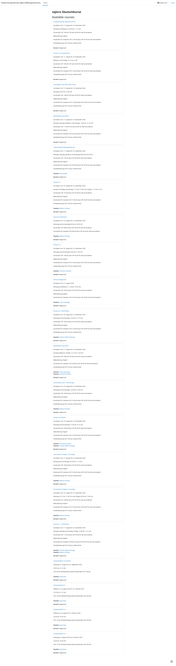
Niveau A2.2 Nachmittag (61, 311)
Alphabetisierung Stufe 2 (61, 346)
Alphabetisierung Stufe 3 (61, 116)
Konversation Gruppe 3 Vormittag (64, 454)
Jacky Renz (63, 576)
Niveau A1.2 (57, 182)
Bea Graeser (63, 173)
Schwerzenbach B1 (59, 585)
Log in (173, 3)
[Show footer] (171, 661)
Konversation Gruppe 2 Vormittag (64, 489)
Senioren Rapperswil (59, 279)
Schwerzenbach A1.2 (59, 609)
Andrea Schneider (65, 374)
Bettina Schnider (65, 208)
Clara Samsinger (65, 302)
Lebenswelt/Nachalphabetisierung (64, 147)
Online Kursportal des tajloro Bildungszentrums (21, 3)
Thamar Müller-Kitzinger (67, 337)
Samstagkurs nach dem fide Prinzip (64, 84)
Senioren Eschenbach (60, 217)
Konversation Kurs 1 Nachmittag (63, 382)
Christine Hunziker (65, 271)
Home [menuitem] (45, 3)
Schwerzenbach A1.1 (59, 634)
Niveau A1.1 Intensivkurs (61, 524)
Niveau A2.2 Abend (59, 417)
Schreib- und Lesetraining (61, 53)
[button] (162, 3)
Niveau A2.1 (57, 245)
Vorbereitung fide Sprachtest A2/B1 (64, 22)
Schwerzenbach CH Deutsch (62, 561)
